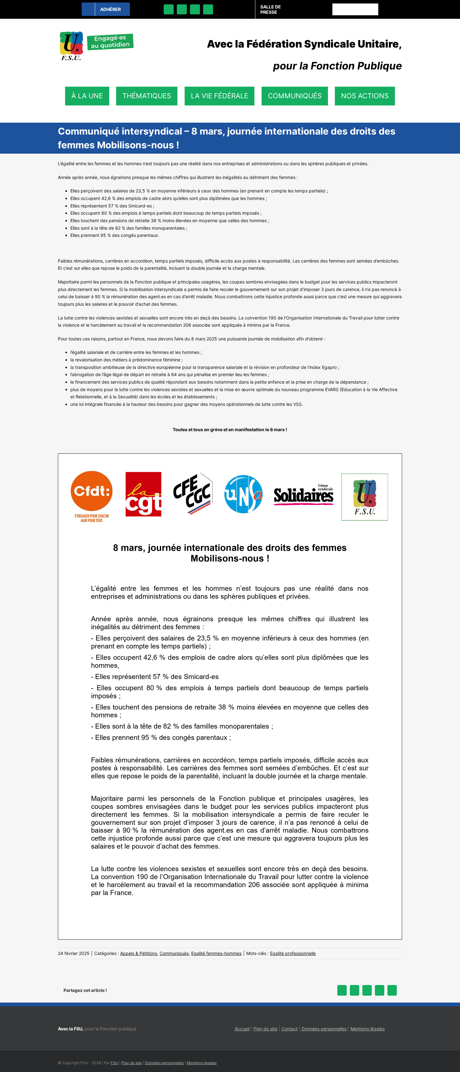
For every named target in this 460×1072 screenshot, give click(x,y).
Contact (289, 1028)
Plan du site (265, 1028)
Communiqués (174, 953)
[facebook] (169, 9)
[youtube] (208, 9)
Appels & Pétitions (138, 953)
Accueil (242, 1028)
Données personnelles (324, 1028)
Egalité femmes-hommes (216, 953)
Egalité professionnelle (293, 953)
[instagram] (195, 9)
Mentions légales (367, 1028)
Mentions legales (202, 1062)
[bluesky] (182, 9)
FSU (114, 1062)
